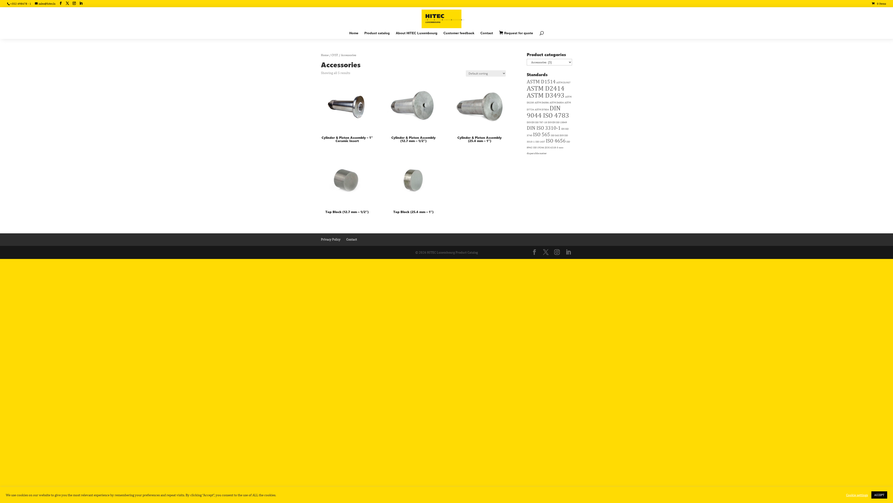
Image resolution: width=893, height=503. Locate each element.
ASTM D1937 (563, 82)
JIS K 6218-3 (551, 147)
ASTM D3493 (545, 95)
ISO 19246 (538, 147)
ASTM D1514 (541, 81)
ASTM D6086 (542, 102)
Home (325, 55)
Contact (351, 239)
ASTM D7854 (542, 109)
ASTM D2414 (545, 88)
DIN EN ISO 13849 (557, 122)
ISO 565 (541, 134)
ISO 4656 (556, 141)
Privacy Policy (330, 239)
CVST (334, 55)
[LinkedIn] (81, 3)
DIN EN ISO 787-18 (537, 122)
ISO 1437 (540, 141)
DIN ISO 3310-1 (544, 128)
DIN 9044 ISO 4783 (548, 111)
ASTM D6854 (557, 102)
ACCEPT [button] (879, 495)
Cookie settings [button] (857, 495)
